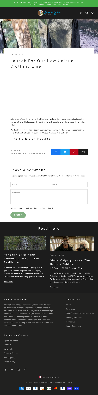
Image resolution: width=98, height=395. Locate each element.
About (68, 305)
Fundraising (70, 309)
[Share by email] (83, 152)
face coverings (57, 255)
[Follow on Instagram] (18, 369)
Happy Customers (73, 326)
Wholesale (8, 349)
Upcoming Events (11, 340)
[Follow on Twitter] (12, 369)
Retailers (7, 345)
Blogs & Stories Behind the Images (80, 313)
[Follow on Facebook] (5, 369)
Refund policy (9, 357)
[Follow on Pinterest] (25, 369)
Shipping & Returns (74, 317)
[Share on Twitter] (65, 152)
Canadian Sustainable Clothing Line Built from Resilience (22, 258)
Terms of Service (74, 176)
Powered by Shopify (63, 382)
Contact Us (70, 322)
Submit (18, 215)
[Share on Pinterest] (74, 152)
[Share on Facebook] (56, 152)
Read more (8, 281)
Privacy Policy (57, 176)
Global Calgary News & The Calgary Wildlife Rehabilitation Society (70, 264)
